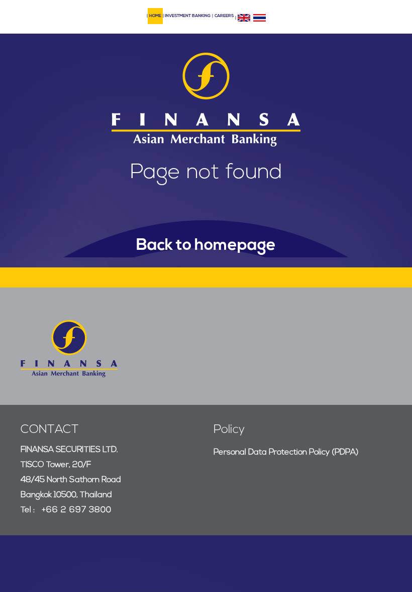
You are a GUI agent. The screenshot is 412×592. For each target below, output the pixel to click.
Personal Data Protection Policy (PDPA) (286, 453)
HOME (155, 16)
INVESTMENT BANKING (188, 16)
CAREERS (224, 16)
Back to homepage (206, 246)
